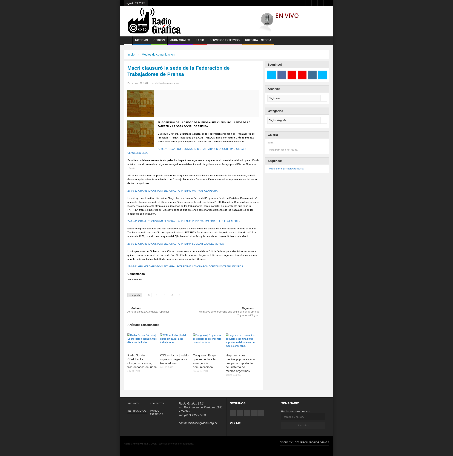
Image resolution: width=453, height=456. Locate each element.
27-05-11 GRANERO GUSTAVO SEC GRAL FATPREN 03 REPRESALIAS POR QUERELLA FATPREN (183, 221)
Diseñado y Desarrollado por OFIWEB (304, 442)
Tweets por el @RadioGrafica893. (286, 168)
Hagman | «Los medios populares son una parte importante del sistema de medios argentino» (240, 363)
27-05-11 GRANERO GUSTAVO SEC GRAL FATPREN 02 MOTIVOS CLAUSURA (172, 190)
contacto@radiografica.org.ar (198, 423)
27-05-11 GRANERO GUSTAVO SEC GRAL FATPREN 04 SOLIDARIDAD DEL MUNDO (175, 243)
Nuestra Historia (258, 40)
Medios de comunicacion (158, 54)
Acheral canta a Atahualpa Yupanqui (148, 310)
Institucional (136, 410)
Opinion (159, 40)
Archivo (133, 403)
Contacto (157, 403)
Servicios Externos (225, 40)
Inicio (130, 54)
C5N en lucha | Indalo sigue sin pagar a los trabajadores (174, 359)
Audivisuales (180, 40)
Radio (200, 40)
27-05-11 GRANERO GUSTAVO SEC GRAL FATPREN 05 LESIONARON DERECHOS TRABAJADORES (185, 266)
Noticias (141, 40)
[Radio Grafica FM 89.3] (156, 21)
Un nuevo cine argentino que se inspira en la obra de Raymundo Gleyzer (229, 312)
